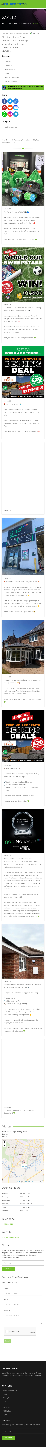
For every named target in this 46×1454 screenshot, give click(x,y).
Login (5, 1415)
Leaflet (19, 1182)
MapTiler (25, 1182)
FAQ (4, 1401)
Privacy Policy (7, 1398)
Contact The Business (12, 78)
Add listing (7, 1411)
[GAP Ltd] (23, 1161)
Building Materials (11, 127)
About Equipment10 (10, 1390)
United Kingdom (14, 23)
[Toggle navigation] (41, 4)
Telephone (8, 66)
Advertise (6, 1407)
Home (4, 23)
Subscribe (8, 1269)
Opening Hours (10, 70)
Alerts (7, 74)
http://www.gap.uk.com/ (10, 1237)
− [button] (4, 1145)
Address (7, 62)
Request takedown (11, 82)
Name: (6, 1289)
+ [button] (4, 1142)
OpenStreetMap (33, 1182)
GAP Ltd (24, 1166)
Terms (5, 1394)
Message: (7, 1310)
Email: (6, 1299)
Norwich (26, 23)
